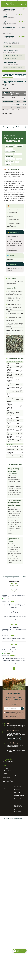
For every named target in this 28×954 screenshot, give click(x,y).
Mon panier (17, 792)
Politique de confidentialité (18, 805)
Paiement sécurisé (19, 795)
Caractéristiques (7, 75)
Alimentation (6, 786)
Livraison (16, 802)
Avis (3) (24, 127)
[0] (25, 4)
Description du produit (11, 127)
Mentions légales (19, 799)
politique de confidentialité (15, 715)
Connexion (17, 789)
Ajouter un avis (14, 585)
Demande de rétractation (17, 810)
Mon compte (17, 786)
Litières (5, 789)
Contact (9, 749)
